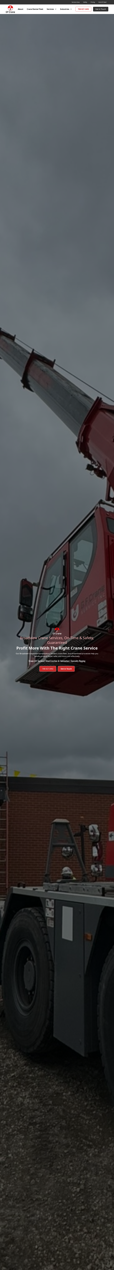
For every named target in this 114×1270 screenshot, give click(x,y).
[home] (10, 9)
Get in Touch (100, 9)
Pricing (93, 2)
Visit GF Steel (102, 2)
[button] (51, 9)
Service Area (76, 2)
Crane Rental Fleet (35, 9)
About (20, 9)
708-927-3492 (83, 9)
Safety (85, 2)
